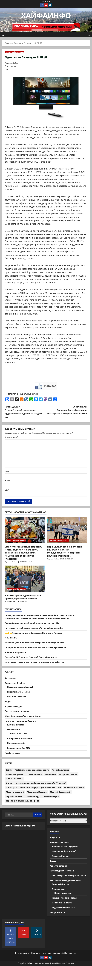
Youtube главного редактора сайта (32, 769)
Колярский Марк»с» (74, 787)
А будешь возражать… (16, 652)
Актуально (10, 678)
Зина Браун (50, 774)
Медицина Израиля (37, 791)
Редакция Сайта (11, 63)
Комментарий (12, 437)
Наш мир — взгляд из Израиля (20, 720)
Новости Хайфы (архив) (15, 52)
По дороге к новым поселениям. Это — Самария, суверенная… (36, 647)
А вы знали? (11, 637)
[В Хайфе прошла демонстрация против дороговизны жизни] (25, 579)
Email (7, 480)
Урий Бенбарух (33, 796)
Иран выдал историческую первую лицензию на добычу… (34, 661)
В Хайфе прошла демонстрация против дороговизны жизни (23, 597)
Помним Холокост (16, 696)
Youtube (9, 769)
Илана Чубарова (14, 778)
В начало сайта (22, 953)
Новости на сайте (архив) (20, 686)
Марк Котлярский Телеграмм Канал (23, 716)
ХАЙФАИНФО (46, 14)
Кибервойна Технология (19, 738)
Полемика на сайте (17, 743)
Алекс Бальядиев (60, 769)
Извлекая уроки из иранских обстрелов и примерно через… (35, 642)
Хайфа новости (12, 752)
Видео (8, 701)
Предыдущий (24, 411)
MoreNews (56, 963)
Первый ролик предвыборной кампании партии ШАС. (32, 623)
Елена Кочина (35, 774)
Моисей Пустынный (60, 791)
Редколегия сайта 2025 (18, 747)
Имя (7, 471)
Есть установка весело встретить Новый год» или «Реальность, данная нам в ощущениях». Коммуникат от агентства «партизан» (23, 552)
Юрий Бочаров (51, 796)
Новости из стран (18, 733)
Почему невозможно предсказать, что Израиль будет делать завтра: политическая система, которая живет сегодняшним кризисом (40, 617)
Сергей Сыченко (14, 796)
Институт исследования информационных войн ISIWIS (33, 787)
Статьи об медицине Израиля (20, 825)
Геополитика (13, 729)
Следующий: (67, 410)
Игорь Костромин (68, 774)
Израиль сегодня (13, 706)
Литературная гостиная (17, 711)
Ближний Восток (15, 724)
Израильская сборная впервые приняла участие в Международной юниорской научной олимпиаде (64, 551)
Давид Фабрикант (15, 774)
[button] (3, 35)
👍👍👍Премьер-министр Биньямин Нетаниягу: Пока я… (33, 632)
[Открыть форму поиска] (89, 35)
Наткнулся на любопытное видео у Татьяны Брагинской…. (34, 628)
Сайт (7, 490)
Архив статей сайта (15, 683)
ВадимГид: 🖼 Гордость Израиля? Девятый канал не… (31, 657)
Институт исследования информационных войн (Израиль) (36, 783)
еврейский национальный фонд (22, 800)
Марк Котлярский (15, 791)
